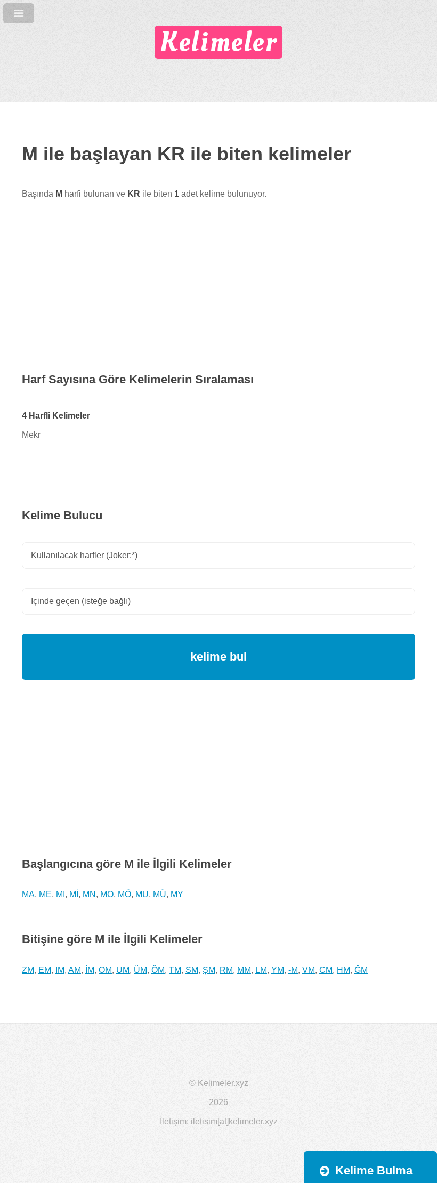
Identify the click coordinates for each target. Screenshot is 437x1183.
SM (191, 970)
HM (343, 970)
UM (123, 970)
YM (277, 970)
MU (142, 894)
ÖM (158, 970)
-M (293, 970)
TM (175, 970)
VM (308, 970)
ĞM (361, 970)
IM (59, 970)
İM (89, 970)
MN (89, 894)
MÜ (159, 894)
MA (28, 894)
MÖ (124, 894)
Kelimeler (218, 42)
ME (45, 894)
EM (44, 970)
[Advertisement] (218, 295)
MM (244, 970)
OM (105, 970)
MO (107, 894)
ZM (28, 970)
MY (177, 894)
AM (74, 970)
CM (326, 970)
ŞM (209, 970)
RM (226, 970)
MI (60, 894)
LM (261, 970)
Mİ (73, 894)
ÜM (140, 970)
